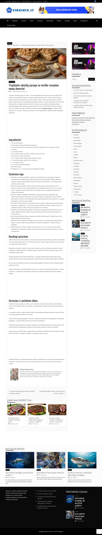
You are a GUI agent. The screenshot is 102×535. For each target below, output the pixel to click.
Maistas (59, 21)
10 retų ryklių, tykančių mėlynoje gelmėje (85, 241)
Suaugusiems (84, 21)
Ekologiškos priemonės (78, 122)
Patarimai (76, 166)
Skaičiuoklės (77, 180)
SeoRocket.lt (75, 124)
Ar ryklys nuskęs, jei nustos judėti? (83, 90)
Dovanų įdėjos (11, 25)
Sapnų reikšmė (78, 177)
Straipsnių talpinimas (26, 1)
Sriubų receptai (78, 186)
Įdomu (75, 152)
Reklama (45, 1)
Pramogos (40, 21)
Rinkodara (76, 175)
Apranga (67, 21)
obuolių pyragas (46, 108)
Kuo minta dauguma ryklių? (81, 93)
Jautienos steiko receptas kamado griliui (14, 420)
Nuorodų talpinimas (37, 1)
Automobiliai (49, 21)
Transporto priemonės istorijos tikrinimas (83, 118)
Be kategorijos (78, 143)
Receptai (11, 82)
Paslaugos (15, 21)
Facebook (95, 1)
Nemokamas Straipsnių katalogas (81, 120)
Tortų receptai (78, 195)
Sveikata (23, 21)
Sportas (76, 183)
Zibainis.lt (8, 491)
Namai (31, 21)
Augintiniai (76, 137)
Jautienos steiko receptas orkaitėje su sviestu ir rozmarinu (56, 420)
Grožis (75, 21)
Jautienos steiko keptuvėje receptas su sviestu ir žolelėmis (36, 420)
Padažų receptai (78, 160)
